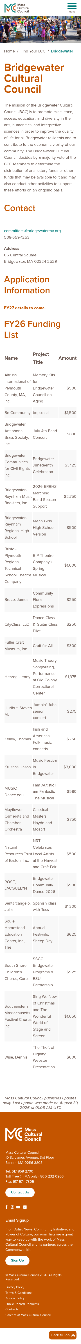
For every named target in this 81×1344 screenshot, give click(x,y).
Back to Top (60, 1335)
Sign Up (17, 1260)
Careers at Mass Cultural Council (28, 1315)
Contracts (12, 1309)
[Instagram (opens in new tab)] (12, 1207)
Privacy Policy (14, 1287)
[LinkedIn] (25, 1207)
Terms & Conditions (18, 1293)
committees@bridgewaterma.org (32, 230)
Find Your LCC (32, 51)
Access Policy (15, 1298)
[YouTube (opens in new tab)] (18, 1207)
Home (9, 51)
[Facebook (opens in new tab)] (6, 1207)
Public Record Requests (22, 1304)
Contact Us (20, 1192)
